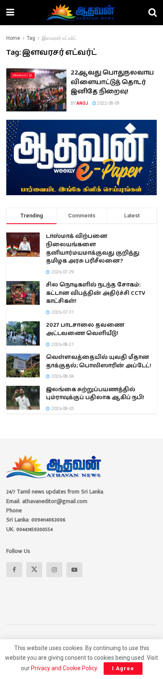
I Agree (123, 668)
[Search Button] (152, 12)
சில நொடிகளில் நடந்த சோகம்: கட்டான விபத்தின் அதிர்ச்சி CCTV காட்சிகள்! (95, 293)
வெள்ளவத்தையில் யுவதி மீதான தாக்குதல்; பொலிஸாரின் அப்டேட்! (98, 361)
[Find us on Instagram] (54, 569)
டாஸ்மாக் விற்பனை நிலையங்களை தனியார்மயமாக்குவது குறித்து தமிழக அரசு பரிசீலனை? (93, 249)
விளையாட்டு (22, 75)
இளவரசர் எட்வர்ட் (59, 38)
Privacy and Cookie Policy (64, 668)
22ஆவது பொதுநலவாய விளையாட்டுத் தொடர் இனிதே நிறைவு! (112, 82)
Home (13, 38)
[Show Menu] (10, 12)
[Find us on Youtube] (74, 569)
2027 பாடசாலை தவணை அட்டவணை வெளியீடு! (85, 329)
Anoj (82, 103)
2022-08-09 (108, 103)
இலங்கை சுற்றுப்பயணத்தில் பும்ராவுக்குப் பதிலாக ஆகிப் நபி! (95, 394)
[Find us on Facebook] (14, 569)
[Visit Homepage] (81, 12)
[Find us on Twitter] (34, 569)
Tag (31, 38)
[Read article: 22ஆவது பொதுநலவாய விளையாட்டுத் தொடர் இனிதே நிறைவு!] (36, 89)
